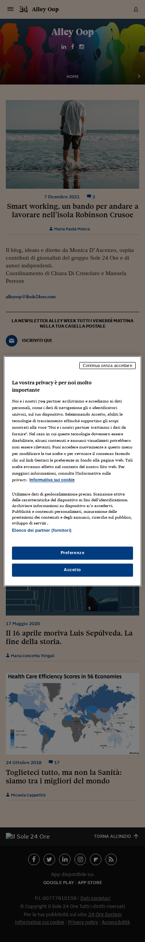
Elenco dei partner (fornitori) (41, 530)
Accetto (72, 569)
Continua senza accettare (107, 365)
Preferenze (73, 552)
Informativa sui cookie (52, 480)
